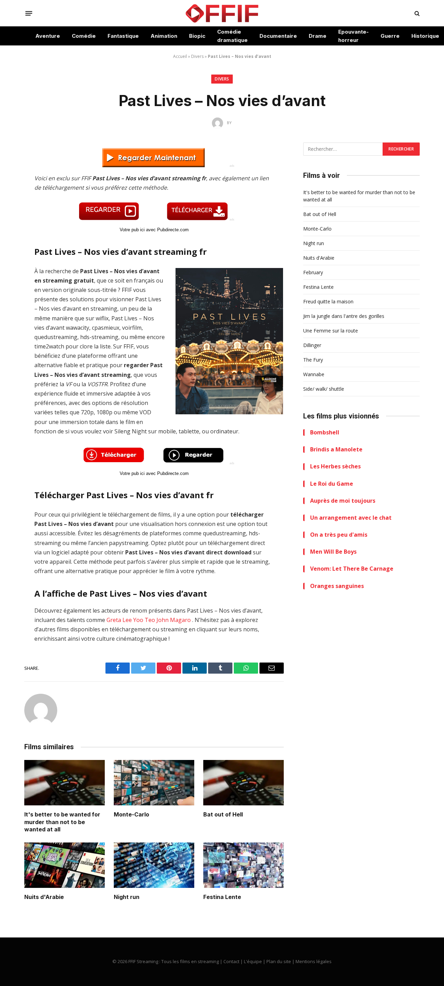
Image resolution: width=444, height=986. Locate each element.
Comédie (84, 36)
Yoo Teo (144, 620)
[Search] (416, 13)
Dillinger (312, 345)
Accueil (180, 56)
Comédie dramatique (232, 35)
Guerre (390, 36)
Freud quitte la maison (328, 301)
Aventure (47, 36)
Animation (164, 36)
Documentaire (278, 36)
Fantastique (123, 36)
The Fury (313, 359)
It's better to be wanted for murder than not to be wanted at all (62, 822)
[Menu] (28, 13)
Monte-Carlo (131, 814)
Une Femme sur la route (330, 330)
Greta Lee (119, 620)
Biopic (197, 36)
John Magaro (173, 620)
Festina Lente (222, 896)
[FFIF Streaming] (222, 13)
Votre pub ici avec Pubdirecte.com (154, 229)
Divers (197, 56)
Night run (126, 896)
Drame (317, 36)
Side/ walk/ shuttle (323, 389)
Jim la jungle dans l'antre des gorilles (343, 316)
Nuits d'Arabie (44, 896)
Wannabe (313, 374)
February (313, 272)
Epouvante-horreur (353, 35)
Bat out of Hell (223, 814)
